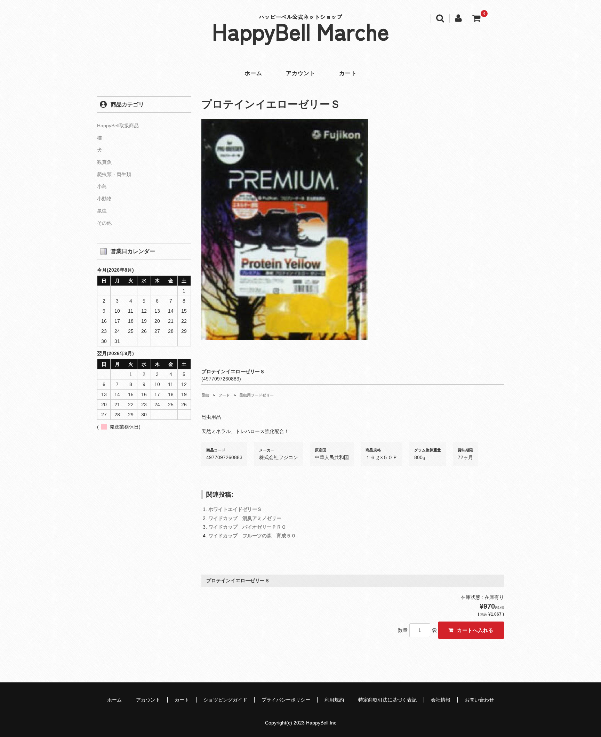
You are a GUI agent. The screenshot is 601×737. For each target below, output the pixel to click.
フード (224, 395)
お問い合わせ (479, 700)
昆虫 (205, 395)
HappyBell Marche (300, 31)
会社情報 (440, 700)
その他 (104, 223)
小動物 (104, 198)
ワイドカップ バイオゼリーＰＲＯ (247, 527)
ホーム (253, 73)
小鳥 (102, 186)
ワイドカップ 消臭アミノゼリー (244, 518)
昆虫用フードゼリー (256, 395)
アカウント (300, 73)
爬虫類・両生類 (114, 174)
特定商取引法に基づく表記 (387, 700)
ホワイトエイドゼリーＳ (235, 509)
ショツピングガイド (225, 700)
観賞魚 (104, 162)
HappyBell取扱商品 (118, 125)
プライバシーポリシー (286, 700)
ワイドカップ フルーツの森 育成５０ (252, 535)
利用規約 (334, 700)
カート (348, 73)
